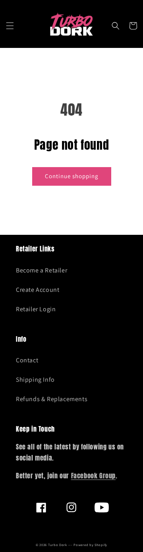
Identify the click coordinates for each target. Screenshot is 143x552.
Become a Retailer (41, 270)
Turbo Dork (57, 544)
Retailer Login (36, 309)
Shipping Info (35, 379)
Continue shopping (72, 176)
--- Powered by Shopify (87, 544)
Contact (27, 360)
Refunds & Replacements (51, 399)
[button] (10, 25)
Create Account (37, 290)
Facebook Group (93, 475)
